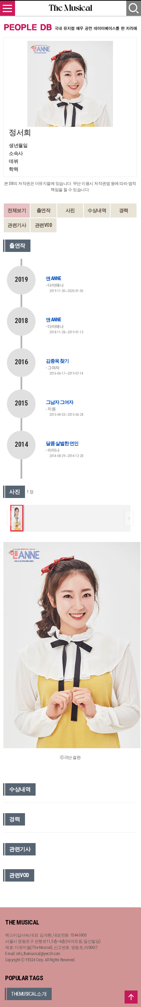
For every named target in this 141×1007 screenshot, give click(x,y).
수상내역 (97, 210)
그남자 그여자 (59, 402)
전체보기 (17, 210)
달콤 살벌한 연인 (62, 443)
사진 (70, 210)
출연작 (44, 210)
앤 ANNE (53, 278)
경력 (123, 210)
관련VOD (43, 225)
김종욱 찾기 (57, 361)
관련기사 (17, 225)
